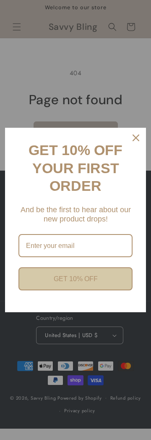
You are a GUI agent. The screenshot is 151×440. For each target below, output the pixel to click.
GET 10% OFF (76, 278)
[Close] (136, 138)
